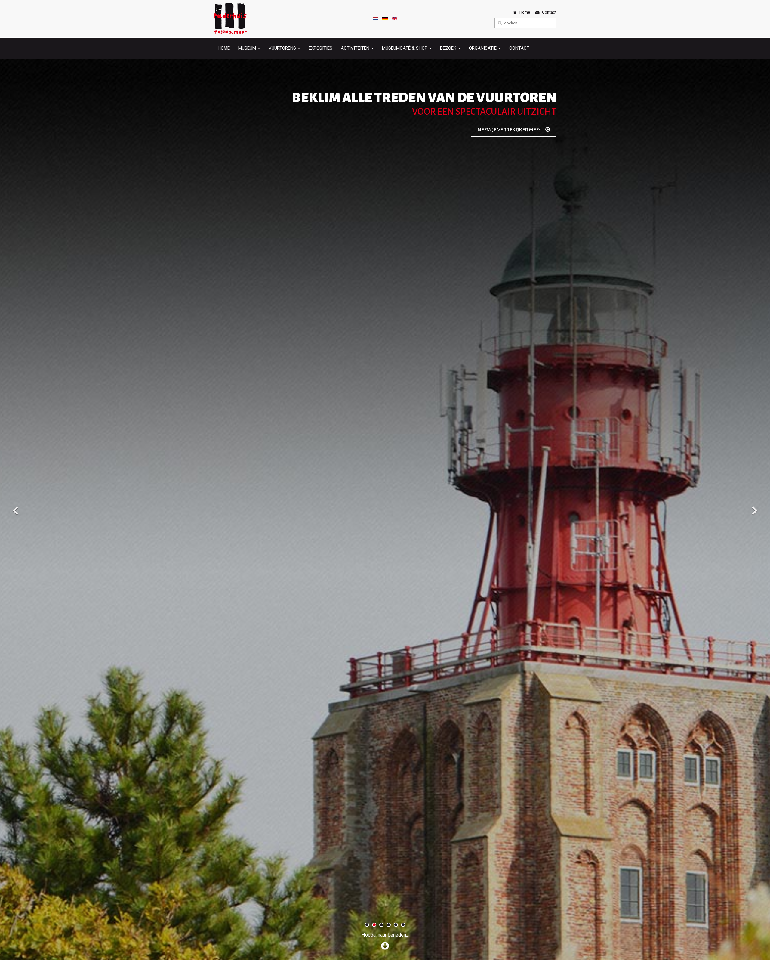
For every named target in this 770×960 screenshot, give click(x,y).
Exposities (320, 48)
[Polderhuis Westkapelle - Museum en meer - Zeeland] (230, 18)
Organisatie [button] (483, 48)
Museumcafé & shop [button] (405, 48)
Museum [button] (247, 48)
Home (224, 48)
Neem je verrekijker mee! (509, 129)
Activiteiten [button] (356, 48)
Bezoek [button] (448, 48)
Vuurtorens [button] (283, 48)
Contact (519, 48)
